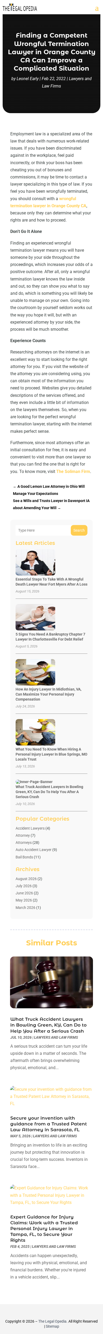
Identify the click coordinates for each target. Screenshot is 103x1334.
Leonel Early (28, 78)
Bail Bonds (24, 857)
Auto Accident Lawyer (34, 850)
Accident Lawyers (30, 828)
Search (79, 530)
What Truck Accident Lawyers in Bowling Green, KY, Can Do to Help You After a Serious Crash (49, 792)
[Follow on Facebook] (37, 1311)
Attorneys (24, 842)
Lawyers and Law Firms (56, 1037)
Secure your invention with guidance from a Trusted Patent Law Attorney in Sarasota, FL (48, 1123)
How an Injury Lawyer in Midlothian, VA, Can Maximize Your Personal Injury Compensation (48, 694)
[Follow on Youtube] (65, 1311)
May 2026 (24, 900)
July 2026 (24, 886)
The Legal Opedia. (53, 1321)
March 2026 (25, 907)
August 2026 (26, 879)
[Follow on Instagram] (56, 1311)
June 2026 (24, 893)
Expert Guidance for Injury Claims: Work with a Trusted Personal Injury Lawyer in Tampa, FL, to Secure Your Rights (44, 1228)
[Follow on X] (46, 1311)
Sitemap (52, 1326)
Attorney (23, 835)
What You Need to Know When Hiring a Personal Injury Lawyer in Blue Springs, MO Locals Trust (51, 754)
